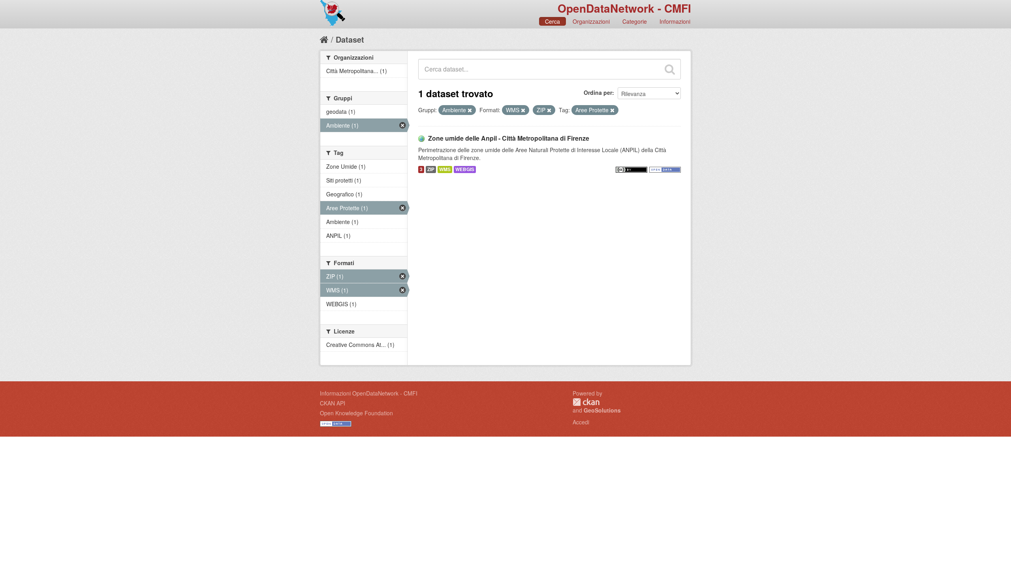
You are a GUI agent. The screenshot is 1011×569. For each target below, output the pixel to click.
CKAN (586, 402)
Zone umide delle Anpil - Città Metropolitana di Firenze (508, 138)
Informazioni (675, 21)
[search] (670, 69)
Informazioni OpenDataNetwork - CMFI (368, 393)
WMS (445, 169)
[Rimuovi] (470, 110)
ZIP (430, 169)
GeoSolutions (602, 410)
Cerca (552, 21)
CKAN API (332, 403)
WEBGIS (464, 169)
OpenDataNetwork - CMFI (624, 8)
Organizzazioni (591, 21)
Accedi (581, 422)
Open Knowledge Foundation (356, 413)
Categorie (634, 21)
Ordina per (598, 92)
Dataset (350, 39)
